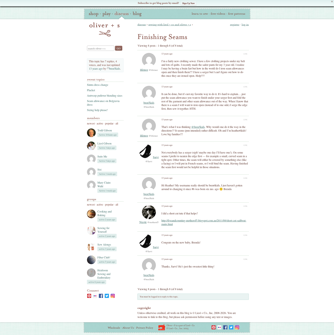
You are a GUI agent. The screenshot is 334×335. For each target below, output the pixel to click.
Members (93, 118)
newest (91, 123)
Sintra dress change (97, 84)
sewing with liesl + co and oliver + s (169, 24)
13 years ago (96, 68)
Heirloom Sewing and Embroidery (103, 273)
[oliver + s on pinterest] (89, 296)
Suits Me (102, 156)
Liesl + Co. (161, 327)
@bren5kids (198, 127)
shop (93, 14)
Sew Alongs (104, 244)
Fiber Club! (103, 257)
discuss (121, 14)
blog (137, 14)
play (106, 14)
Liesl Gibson (104, 143)
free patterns (236, 14)
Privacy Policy (144, 327)
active (100, 123)
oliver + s (104, 29)
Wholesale (114, 327)
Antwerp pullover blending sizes (104, 95)
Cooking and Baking (104, 213)
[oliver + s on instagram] (113, 296)
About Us (128, 327)
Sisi (99, 169)
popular (109, 123)
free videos (218, 14)
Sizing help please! (97, 110)
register (234, 24)
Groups (91, 199)
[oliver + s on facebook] (101, 296)
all (117, 123)
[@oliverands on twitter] (107, 296)
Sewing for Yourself (103, 229)
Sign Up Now (188, 3)
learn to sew (200, 14)
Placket (91, 90)
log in (245, 24)
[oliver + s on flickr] (95, 296)
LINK (245, 54)
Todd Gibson (104, 130)
